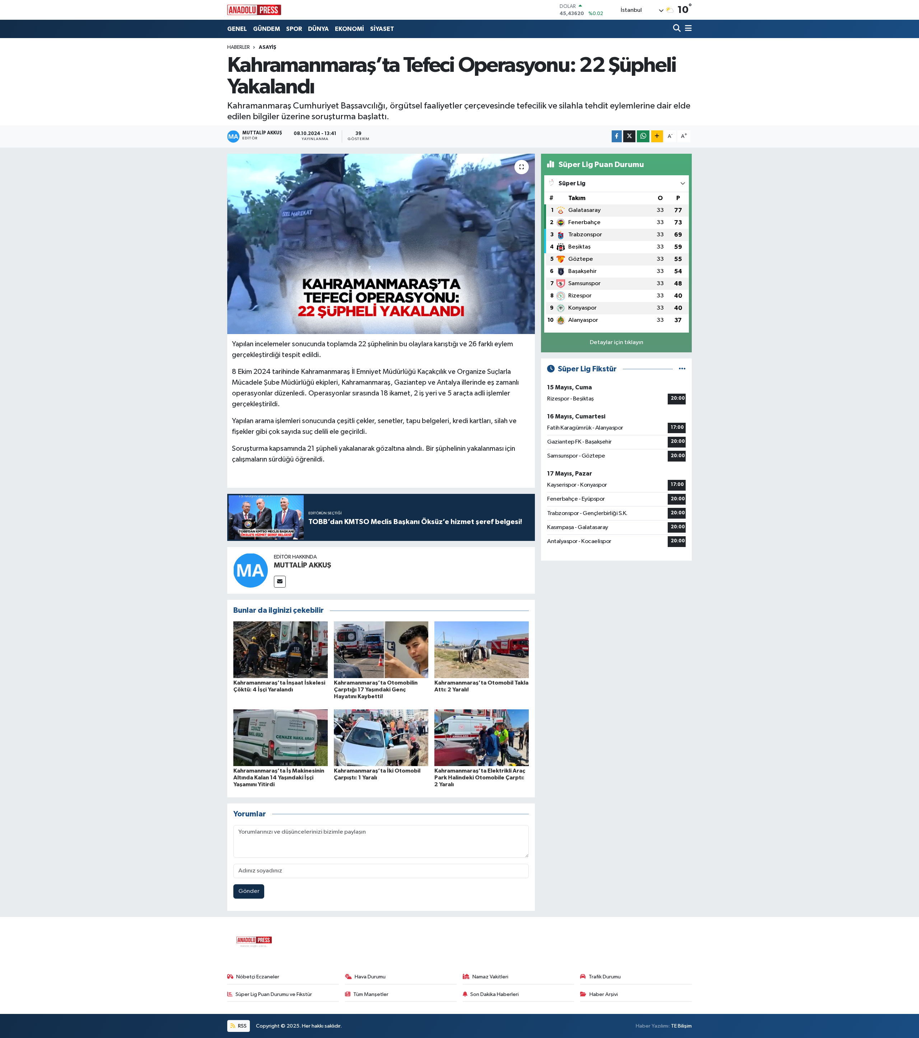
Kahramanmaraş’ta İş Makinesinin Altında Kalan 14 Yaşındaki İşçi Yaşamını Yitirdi (278, 777)
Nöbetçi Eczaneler (257, 976)
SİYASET (382, 29)
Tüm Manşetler (370, 994)
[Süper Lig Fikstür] (682, 369)
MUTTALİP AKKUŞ (302, 565)
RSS (242, 1026)
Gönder (249, 891)
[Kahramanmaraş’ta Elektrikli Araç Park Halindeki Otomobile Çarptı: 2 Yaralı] (481, 738)
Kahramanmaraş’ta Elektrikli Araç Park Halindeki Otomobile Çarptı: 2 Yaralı (479, 777)
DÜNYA (318, 29)
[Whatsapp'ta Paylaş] (643, 136)
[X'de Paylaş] (629, 136)
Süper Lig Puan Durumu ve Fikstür (273, 994)
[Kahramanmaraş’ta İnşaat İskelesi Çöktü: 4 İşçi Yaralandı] (280, 650)
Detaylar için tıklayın (616, 342)
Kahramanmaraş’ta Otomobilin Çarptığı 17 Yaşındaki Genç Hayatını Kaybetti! (375, 689)
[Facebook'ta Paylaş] (617, 136)
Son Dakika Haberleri (494, 994)
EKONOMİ (349, 29)
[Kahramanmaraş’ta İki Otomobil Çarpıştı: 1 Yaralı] (381, 738)
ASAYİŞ (267, 47)
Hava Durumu (370, 976)
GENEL (237, 29)
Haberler (238, 47)
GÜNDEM (266, 29)
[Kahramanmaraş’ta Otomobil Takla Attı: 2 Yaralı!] (481, 650)
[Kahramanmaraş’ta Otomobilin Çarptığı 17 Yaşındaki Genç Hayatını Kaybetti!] (381, 650)
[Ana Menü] (687, 29)
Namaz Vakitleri (490, 976)
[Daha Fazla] (657, 136)
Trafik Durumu (605, 976)
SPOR (294, 29)
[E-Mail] (280, 582)
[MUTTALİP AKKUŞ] (250, 570)
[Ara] (677, 29)
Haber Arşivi (603, 994)
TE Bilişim (681, 1026)
